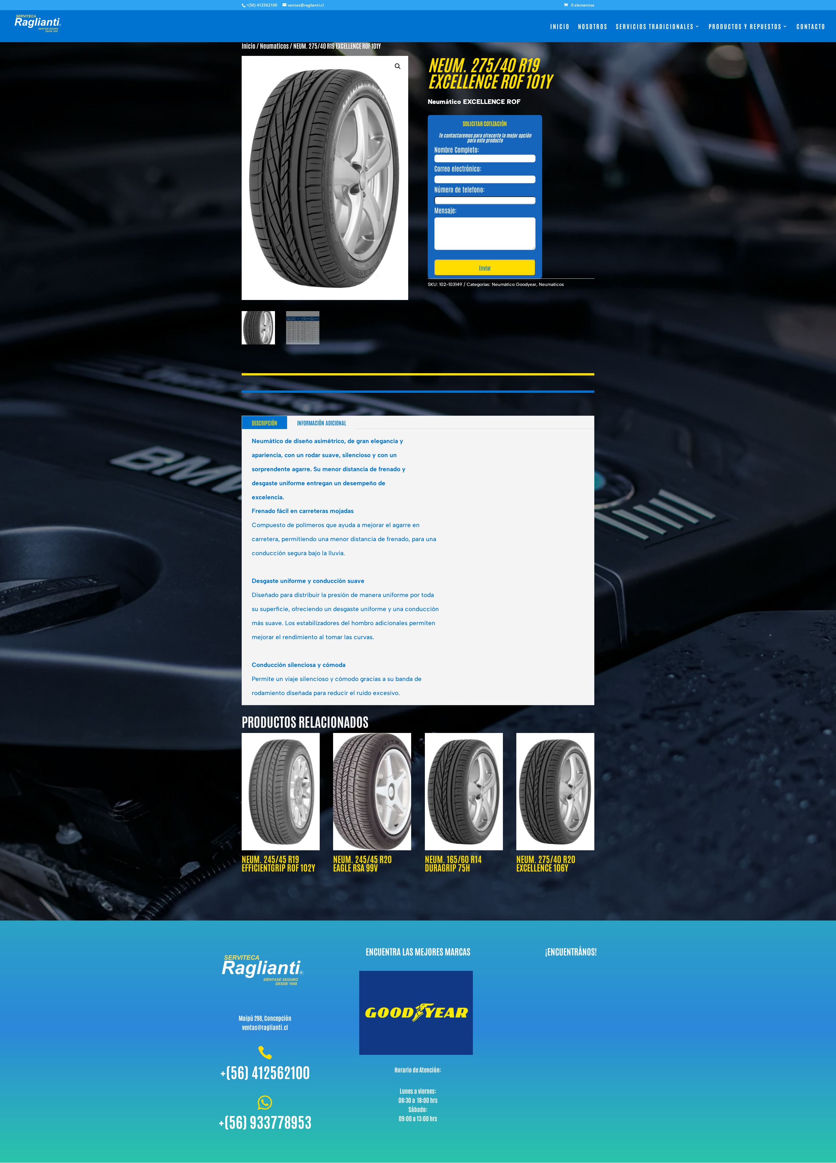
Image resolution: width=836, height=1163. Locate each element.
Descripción (264, 422)
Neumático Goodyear (514, 284)
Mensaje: (445, 210)
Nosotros (593, 27)
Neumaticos (274, 46)
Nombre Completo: (456, 149)
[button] (398, 66)
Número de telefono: (459, 189)
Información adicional (321, 422)
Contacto (811, 27)
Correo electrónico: (457, 168)
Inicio (560, 27)
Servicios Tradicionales (655, 27)
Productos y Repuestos (745, 27)
